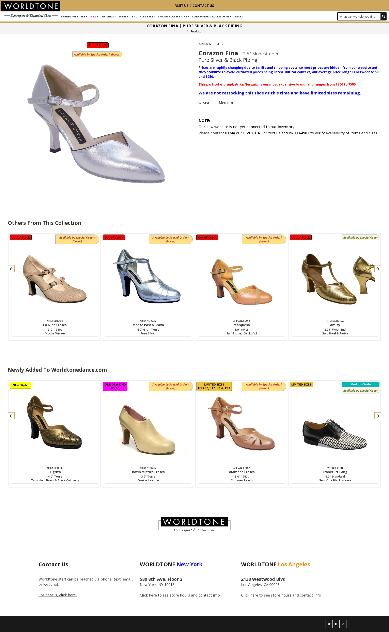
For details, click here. (57, 594)
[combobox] (362, 16)
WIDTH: (204, 103)
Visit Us (181, 5)
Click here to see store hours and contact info (180, 595)
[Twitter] (329, 624)
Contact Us (203, 5)
